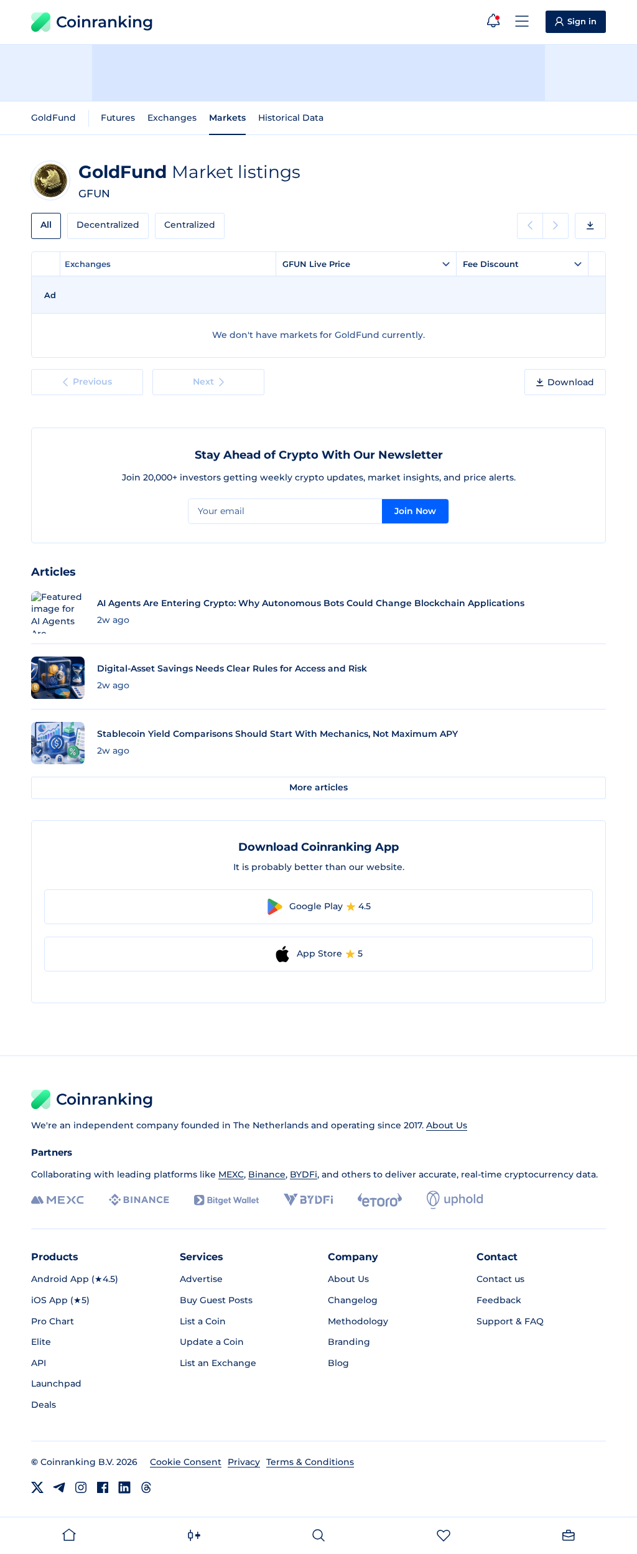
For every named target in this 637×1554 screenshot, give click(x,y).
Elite (41, 1341)
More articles (318, 787)
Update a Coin (212, 1341)
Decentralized (108, 224)
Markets (227, 117)
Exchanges (172, 117)
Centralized (189, 224)
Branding (349, 1341)
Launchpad (56, 1383)
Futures (118, 117)
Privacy (244, 1461)
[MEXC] (57, 1200)
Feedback (499, 1300)
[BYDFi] (308, 1200)
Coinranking (104, 21)
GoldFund (53, 117)
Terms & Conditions (310, 1461)
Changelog (353, 1300)
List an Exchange (218, 1363)
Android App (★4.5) (74, 1279)
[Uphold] (455, 1200)
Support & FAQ (510, 1321)
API (38, 1363)
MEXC (231, 1174)
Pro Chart (52, 1321)
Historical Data (290, 117)
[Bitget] (226, 1200)
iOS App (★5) (60, 1300)
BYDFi (303, 1174)
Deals (43, 1404)
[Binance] (139, 1200)
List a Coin (203, 1321)
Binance (267, 1174)
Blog (338, 1363)
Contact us (500, 1279)
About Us (446, 1125)
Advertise (201, 1279)
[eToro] (380, 1200)
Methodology (358, 1321)
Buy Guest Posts (216, 1300)
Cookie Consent (185, 1461)
